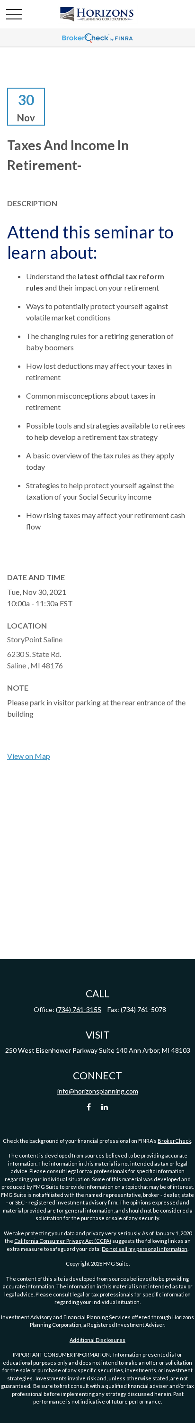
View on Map (28, 755)
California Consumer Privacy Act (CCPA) (62, 1241)
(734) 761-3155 (78, 1009)
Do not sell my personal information (144, 1249)
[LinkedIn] (104, 1107)
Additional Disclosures (97, 1340)
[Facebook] (88, 1107)
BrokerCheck (174, 1141)
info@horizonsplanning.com (97, 1091)
